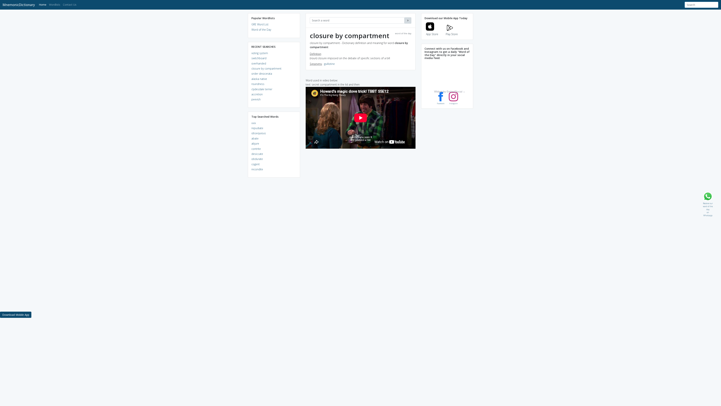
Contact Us (69, 4)
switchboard (258, 58)
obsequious (258, 133)
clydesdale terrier (261, 89)
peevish (256, 99)
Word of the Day (261, 29)
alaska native (259, 79)
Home (43, 4)
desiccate (257, 154)
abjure (255, 143)
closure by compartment (266, 68)
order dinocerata (261, 73)
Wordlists (54, 4)
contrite (256, 149)
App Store (432, 34)
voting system (259, 53)
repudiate (257, 128)
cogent (255, 164)
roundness (257, 84)
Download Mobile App (15, 315)
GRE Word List (259, 24)
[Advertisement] (274, 238)
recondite (257, 169)
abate (255, 138)
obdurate (257, 159)
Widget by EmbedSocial (448, 91)
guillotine (329, 64)
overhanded (258, 63)
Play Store (452, 34)
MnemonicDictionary (19, 4)
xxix (253, 123)
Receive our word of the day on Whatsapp (708, 202)
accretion (257, 94)
